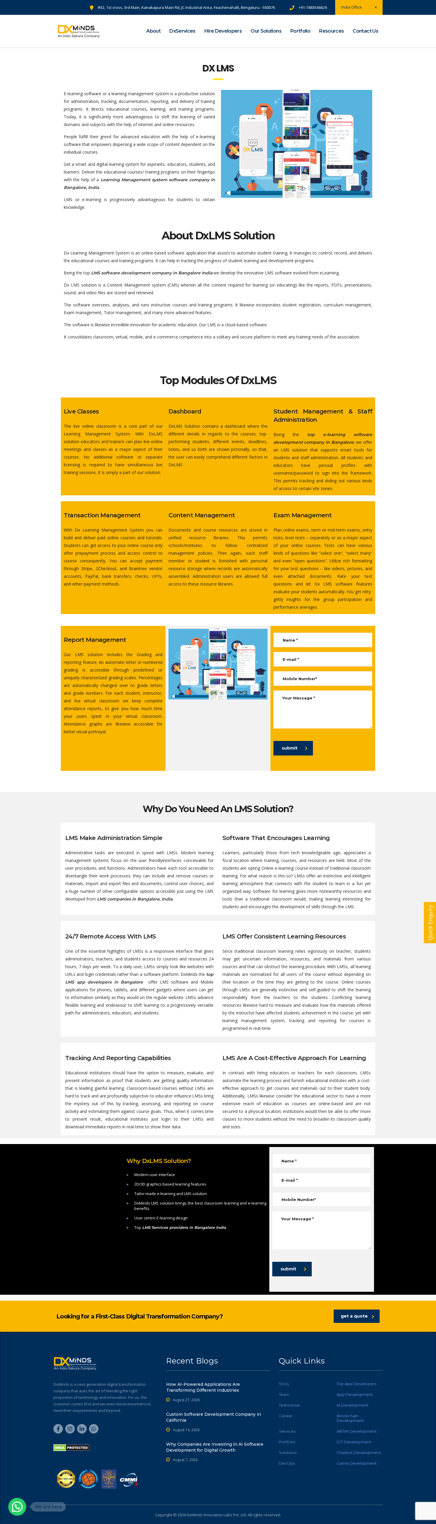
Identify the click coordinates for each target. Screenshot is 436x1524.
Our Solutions (266, 31)
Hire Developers (223, 31)
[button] (17, 1507)
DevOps (287, 1463)
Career (285, 1415)
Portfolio (300, 31)
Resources (331, 31)
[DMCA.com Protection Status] (71, 1447)
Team (284, 1394)
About (153, 31)
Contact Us (365, 31)
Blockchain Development (350, 1418)
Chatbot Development (359, 1452)
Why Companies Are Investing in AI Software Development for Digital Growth (214, 1447)
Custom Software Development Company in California (213, 1417)
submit (289, 748)
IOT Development (354, 1441)
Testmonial (289, 1405)
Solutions (288, 1452)
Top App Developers (356, 1383)
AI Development (352, 1405)
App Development (355, 1394)
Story (284, 1383)
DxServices (182, 31)
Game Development (357, 1463)
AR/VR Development (357, 1431)
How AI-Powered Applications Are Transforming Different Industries (203, 1387)
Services (287, 1431)
